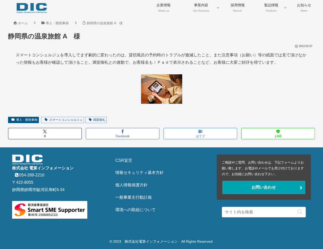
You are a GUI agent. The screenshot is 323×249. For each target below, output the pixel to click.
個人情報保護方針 (131, 185)
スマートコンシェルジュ (66, 120)
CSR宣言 (123, 160)
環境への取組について (135, 210)
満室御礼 (99, 120)
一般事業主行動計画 (133, 197)
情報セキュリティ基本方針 (139, 172)
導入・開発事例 (26, 120)
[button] (298, 212)
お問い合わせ (264, 187)
